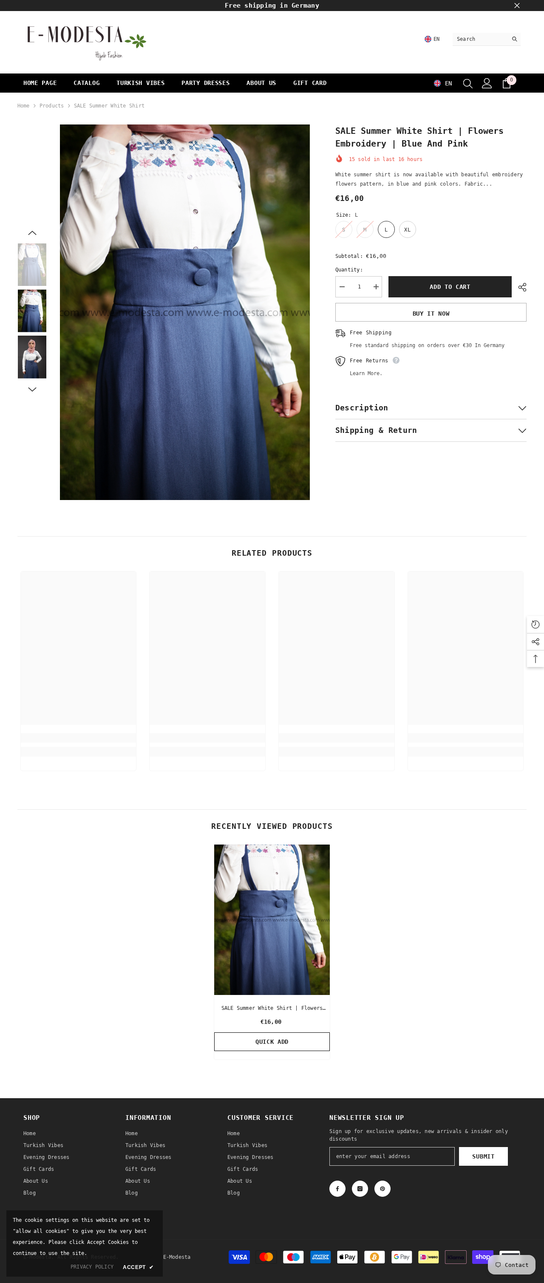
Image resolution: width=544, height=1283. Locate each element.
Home (23, 106)
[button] (32, 232)
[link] (78, 738)
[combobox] (480, 39)
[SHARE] (519, 287)
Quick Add (272, 1041)
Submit (483, 1156)
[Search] (487, 39)
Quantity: (349, 270)
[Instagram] (360, 1189)
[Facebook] (337, 1189)
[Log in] (487, 83)
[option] (185, 312)
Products (52, 106)
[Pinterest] (382, 1189)
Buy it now (431, 313)
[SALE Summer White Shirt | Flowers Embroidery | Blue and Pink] (272, 920)
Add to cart (448, 286)
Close (517, 5)
